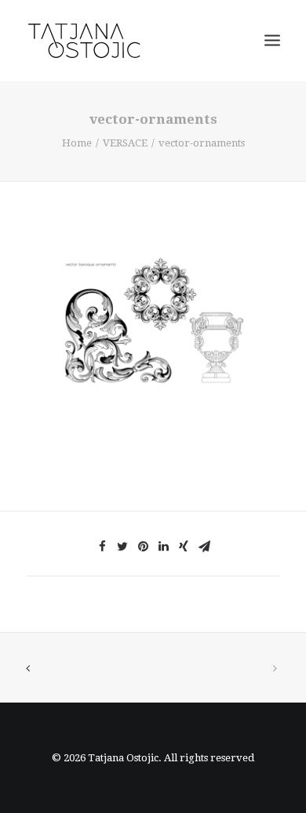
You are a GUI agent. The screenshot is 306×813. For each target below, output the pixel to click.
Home (77, 143)
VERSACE (125, 143)
